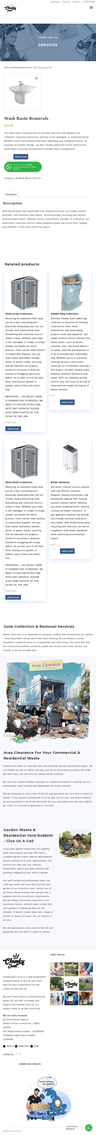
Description (11, 194)
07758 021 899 (89, 2)
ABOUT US (10, 1046)
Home (7, 67)
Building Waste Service (21, 67)
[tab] (11, 194)
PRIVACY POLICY (24, 1046)
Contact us (76, 2)
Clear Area (66, 2)
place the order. (82, 770)
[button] (36, 78)
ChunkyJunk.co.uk (37, 798)
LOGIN (36, 1046)
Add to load (20, 157)
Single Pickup (55, 2)
